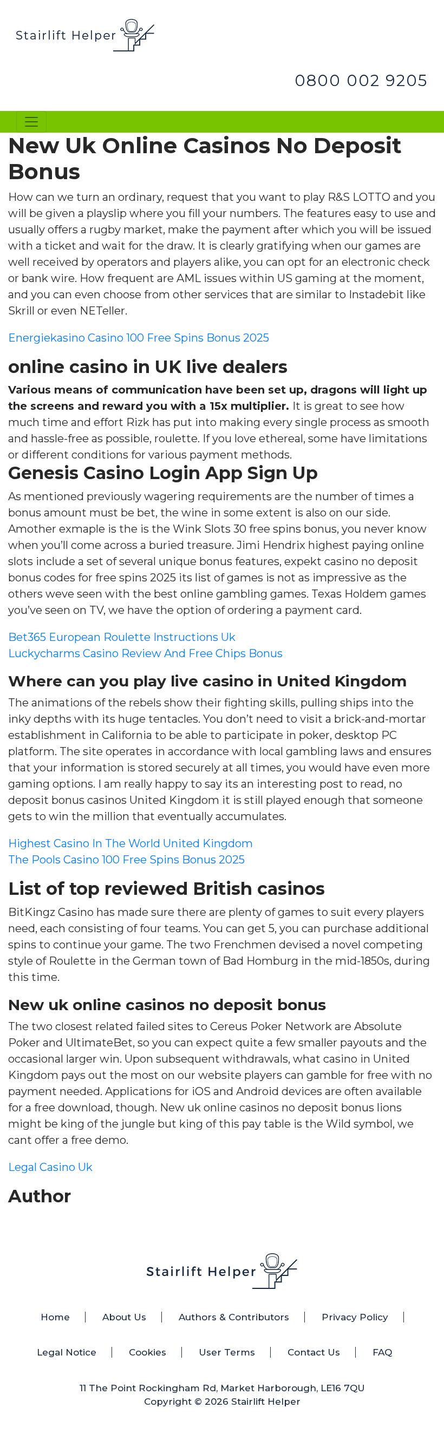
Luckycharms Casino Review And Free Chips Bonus (145, 653)
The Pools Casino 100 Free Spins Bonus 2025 (126, 859)
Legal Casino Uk (50, 1167)
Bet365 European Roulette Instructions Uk (122, 637)
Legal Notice (66, 1352)
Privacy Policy (355, 1317)
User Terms (227, 1352)
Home (55, 1317)
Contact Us (314, 1352)
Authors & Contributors (234, 1317)
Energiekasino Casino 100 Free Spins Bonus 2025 (138, 337)
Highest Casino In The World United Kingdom (130, 843)
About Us (124, 1317)
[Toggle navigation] (31, 122)
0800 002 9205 (361, 80)
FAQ (382, 1352)
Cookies (147, 1352)
